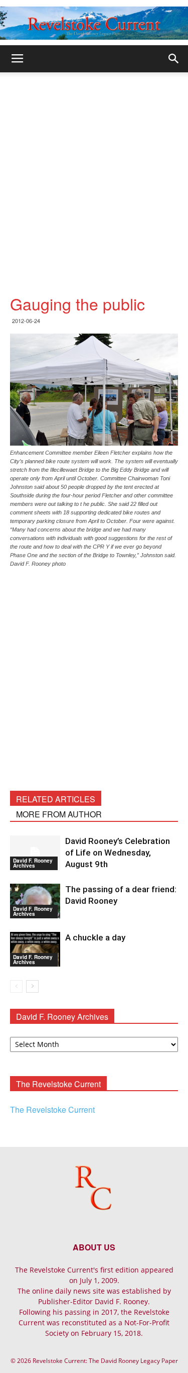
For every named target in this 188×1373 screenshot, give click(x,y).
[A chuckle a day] (35, 949)
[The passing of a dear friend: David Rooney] (35, 901)
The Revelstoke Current (52, 1109)
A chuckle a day (95, 937)
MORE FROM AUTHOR (59, 814)
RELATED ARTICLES (55, 799)
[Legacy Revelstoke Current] (94, 23)
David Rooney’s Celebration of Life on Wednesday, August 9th (117, 852)
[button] (174, 58)
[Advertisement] (94, 171)
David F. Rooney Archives (33, 863)
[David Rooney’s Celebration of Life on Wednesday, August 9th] (35, 852)
